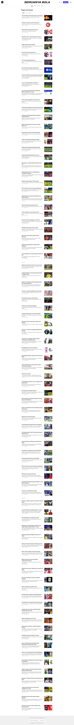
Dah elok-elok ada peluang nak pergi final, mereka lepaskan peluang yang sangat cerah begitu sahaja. (32, 368)
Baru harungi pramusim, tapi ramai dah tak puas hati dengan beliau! (32, 214)
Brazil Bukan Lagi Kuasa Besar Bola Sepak (31, 450)
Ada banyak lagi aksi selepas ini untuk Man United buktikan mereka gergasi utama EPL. (32, 39)
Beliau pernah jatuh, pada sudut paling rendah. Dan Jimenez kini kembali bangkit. (32, 637)
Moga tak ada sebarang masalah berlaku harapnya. (30, 17)
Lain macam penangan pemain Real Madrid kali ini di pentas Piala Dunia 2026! (32, 538)
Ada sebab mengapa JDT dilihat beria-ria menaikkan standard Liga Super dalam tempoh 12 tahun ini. (32, 529)
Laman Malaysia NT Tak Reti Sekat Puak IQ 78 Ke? (32, 254)
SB (24, 95)
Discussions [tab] (29, 12)
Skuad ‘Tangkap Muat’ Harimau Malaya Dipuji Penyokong (32, 408)
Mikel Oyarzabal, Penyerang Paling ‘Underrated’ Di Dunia (30, 560)
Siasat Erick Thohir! (26, 373)
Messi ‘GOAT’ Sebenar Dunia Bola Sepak (31, 551)
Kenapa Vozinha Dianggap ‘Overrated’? (31, 220)
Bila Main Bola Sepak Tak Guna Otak (30, 227)
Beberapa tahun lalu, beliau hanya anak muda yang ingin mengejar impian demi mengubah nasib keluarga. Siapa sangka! (31, 672)
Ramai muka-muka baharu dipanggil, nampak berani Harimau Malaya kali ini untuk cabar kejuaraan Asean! (31, 411)
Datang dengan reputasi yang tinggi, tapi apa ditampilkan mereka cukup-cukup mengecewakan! (32, 445)
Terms (37, 717)
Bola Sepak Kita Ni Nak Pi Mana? (29, 390)
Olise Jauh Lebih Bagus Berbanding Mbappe (32, 652)
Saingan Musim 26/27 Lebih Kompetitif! (31, 132)
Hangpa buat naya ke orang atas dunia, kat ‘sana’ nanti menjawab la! (31, 276)
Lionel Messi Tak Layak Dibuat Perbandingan (32, 602)
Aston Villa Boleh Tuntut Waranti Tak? (30, 212)
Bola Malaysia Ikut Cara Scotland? (29, 347)
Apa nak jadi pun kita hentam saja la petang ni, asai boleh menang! (32, 316)
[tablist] (27, 13)
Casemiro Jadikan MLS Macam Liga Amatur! (32, 291)
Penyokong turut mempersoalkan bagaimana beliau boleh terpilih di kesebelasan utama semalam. (32, 248)
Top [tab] (26, 12)
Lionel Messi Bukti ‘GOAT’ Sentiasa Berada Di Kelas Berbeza (32, 433)
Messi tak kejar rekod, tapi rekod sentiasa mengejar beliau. (32, 603)
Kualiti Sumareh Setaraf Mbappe (29, 305)
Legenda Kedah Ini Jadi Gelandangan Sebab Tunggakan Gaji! (32, 273)
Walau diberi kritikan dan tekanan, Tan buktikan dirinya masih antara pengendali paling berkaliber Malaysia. (31, 285)
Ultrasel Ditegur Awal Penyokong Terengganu (32, 15)
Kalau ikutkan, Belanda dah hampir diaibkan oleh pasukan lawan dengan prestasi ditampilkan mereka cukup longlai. (32, 620)
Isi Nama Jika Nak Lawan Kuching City (30, 22)
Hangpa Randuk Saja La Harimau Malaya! (31, 313)
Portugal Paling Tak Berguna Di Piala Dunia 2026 (31, 442)
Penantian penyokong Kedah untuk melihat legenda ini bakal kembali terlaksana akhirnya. (32, 46)
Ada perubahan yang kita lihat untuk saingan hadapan (31, 133)
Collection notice (42, 717)
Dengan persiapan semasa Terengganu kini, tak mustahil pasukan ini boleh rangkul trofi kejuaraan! (31, 342)
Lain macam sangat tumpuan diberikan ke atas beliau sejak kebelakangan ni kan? (32, 222)
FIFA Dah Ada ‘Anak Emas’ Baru (29, 474)
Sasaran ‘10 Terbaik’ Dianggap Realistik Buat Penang (32, 330)
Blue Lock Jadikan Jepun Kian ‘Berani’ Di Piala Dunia (32, 501)
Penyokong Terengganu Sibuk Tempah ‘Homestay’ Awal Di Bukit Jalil (31, 339)
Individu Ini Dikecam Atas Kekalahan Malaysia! (32, 75)
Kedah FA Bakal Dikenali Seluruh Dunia (30, 155)
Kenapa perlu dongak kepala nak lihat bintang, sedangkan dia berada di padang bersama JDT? (32, 175)
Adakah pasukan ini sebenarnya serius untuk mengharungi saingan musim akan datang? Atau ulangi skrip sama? (32, 426)
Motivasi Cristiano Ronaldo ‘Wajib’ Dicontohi (32, 543)
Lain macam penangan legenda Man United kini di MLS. (31, 292)
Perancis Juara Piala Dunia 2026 (29, 490)
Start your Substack (34, 720)
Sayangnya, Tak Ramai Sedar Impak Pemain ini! (32, 163)
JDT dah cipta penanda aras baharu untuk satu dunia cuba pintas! (32, 62)
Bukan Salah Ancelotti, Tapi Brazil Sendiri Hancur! (31, 627)
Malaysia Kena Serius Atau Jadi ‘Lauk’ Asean (32, 265)
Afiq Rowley (27, 18)
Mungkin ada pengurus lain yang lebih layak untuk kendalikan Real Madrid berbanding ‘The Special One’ (31, 663)
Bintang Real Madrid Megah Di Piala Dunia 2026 (31, 535)
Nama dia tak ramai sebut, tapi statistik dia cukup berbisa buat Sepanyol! (32, 563)
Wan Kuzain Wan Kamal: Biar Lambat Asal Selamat (31, 322)
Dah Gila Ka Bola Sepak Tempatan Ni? (30, 68)
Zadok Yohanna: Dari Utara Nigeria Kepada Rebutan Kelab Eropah (31, 670)
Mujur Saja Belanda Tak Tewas (29, 618)
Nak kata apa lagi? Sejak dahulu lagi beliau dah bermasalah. (32, 206)
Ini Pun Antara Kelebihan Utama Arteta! (31, 99)
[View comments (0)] (29, 19)
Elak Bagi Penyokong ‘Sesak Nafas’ (30, 298)
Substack (32, 722)
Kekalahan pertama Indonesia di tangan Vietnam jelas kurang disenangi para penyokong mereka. (32, 230)
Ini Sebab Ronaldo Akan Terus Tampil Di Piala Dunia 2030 (32, 382)
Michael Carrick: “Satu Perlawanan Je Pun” (31, 36)
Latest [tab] (23, 12)
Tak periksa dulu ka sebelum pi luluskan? (29, 31)
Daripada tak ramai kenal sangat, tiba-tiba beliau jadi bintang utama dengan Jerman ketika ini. (32, 572)
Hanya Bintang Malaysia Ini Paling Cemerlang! (32, 107)
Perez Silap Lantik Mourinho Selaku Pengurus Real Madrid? (32, 660)
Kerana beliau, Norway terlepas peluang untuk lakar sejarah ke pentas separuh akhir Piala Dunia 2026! (32, 402)
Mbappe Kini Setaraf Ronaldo (28, 416)
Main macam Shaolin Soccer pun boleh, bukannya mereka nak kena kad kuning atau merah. (32, 460)
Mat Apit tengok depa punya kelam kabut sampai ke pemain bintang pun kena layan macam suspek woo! (32, 581)
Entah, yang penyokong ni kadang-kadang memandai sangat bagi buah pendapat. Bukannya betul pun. (32, 681)
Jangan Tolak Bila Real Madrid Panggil (30, 139)
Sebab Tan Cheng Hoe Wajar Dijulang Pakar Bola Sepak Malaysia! (32, 282)
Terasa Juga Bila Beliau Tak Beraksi (30, 82)
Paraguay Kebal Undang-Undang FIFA (30, 458)
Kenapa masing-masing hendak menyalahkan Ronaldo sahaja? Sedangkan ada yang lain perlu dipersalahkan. (31, 512)
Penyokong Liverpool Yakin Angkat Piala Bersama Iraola (31, 706)
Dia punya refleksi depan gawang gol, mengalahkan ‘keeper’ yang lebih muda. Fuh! (32, 613)
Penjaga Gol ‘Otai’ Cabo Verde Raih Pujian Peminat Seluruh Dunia (31, 610)
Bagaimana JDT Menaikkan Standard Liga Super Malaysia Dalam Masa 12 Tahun (31, 526)
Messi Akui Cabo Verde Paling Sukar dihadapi (32, 466)
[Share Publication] (62, 2)
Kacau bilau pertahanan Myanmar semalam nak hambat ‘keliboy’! (31, 308)
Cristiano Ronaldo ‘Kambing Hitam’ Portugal (32, 510)
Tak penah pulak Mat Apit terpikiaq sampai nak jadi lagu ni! (32, 69)
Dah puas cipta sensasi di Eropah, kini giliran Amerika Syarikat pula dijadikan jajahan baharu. (31, 239)
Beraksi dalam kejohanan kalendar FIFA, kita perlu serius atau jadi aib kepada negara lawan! (31, 267)
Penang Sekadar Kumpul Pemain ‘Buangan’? (32, 424)
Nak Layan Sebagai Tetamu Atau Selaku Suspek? (31, 578)
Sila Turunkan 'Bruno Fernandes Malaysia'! (31, 188)
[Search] (59, 2)
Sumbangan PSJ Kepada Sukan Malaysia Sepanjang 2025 (31, 116)
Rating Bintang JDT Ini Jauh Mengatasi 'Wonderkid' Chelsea (30, 172)
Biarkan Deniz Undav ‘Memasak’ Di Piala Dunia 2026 (32, 569)
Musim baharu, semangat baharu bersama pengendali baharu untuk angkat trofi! (31, 709)
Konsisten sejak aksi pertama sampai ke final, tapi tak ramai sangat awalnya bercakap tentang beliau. (32, 359)
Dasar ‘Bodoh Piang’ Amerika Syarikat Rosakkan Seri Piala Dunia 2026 (30, 644)
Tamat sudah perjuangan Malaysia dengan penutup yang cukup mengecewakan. (31, 77)
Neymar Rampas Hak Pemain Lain (29, 586)
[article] (37, 18)
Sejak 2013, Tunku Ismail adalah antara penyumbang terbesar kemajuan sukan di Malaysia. (31, 119)
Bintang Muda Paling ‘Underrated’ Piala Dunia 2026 (32, 356)
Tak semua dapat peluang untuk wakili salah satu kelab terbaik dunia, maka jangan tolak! (31, 141)
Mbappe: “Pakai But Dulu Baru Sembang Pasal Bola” (32, 679)
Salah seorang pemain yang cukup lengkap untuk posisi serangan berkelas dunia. (31, 520)
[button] (32, 5)
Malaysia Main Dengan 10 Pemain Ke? (30, 181)
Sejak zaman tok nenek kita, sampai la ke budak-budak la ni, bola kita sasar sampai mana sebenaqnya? (32, 393)
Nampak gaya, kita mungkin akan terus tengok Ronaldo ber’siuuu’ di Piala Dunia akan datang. (31, 385)
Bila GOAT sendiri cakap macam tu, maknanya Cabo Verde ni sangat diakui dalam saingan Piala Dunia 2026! (32, 468)
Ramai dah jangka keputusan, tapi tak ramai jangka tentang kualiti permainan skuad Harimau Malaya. (32, 109)
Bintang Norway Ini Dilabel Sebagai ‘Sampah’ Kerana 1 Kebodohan (32, 399)
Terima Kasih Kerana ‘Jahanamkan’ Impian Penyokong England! (31, 365)
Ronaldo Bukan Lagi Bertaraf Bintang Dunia (32, 594)
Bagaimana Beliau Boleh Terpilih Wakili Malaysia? (31, 245)
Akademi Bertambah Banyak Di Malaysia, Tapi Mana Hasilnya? (32, 482)
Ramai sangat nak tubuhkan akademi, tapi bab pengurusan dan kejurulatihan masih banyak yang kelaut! (32, 485)
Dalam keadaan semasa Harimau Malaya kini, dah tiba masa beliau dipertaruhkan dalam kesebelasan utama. (32, 190)
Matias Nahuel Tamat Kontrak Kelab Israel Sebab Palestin (31, 196)
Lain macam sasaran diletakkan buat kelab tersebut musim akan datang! (32, 333)
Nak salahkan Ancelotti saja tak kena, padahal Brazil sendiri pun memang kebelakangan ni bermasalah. (32, 629)
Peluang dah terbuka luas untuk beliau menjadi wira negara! (32, 324)
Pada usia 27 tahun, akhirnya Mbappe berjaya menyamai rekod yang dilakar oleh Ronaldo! (31, 419)
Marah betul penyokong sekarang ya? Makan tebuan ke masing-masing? (31, 54)
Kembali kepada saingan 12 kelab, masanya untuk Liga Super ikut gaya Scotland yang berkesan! (32, 350)
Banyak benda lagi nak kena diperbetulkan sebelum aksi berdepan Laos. (31, 300)
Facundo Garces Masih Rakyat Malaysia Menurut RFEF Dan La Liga (31, 91)
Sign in (71, 2)
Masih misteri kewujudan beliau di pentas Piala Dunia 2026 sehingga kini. (32, 589)
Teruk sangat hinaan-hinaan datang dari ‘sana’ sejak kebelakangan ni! (31, 257)
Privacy (34, 717)
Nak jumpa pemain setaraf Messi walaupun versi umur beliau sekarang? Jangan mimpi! (32, 436)
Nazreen (25, 325)
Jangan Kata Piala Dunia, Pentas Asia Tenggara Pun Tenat (30, 688)
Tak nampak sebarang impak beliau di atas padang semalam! (32, 182)
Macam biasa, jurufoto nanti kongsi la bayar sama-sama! (31, 24)
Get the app (42, 720)
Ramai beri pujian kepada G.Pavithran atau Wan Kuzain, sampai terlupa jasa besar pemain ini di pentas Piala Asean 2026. (32, 166)
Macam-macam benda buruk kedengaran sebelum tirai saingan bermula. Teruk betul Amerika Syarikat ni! (31, 646)
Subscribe (66, 2)
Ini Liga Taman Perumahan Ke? (29, 52)
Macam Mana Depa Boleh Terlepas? (30, 29)
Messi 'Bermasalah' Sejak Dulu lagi (30, 205)
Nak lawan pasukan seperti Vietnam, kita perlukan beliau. (32, 127)
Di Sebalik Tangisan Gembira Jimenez (30, 635)
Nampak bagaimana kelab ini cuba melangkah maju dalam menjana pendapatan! (32, 157)
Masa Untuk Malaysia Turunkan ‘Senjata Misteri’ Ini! (31, 125)
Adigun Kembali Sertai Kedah (28, 44)
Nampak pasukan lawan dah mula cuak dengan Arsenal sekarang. (31, 102)
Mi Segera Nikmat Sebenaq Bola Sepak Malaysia (30, 697)
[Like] (22, 19)
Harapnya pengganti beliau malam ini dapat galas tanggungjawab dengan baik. (30, 85)
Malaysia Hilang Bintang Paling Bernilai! (31, 147)
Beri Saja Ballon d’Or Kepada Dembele (30, 517)
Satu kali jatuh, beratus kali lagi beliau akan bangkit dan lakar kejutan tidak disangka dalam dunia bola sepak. (32, 546)
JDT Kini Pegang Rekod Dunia (28, 60)
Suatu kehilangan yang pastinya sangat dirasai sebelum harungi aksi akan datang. (31, 149)
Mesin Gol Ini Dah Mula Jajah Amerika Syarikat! (30, 236)
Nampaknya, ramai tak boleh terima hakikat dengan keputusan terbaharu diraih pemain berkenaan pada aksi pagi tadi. (32, 476)
